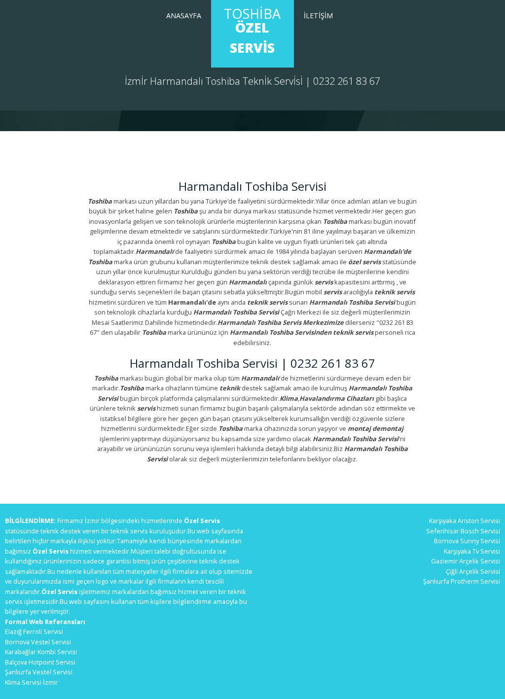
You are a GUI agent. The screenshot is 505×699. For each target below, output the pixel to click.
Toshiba (252, 30)
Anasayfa (183, 15)
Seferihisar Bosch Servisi (463, 530)
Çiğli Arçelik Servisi (473, 571)
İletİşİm (318, 15)
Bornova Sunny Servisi (467, 540)
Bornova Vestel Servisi (38, 641)
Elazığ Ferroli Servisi (34, 631)
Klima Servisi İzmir (31, 682)
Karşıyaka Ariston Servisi (464, 520)
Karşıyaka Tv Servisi (472, 551)
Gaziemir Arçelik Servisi (465, 561)
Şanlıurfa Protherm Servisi (461, 581)
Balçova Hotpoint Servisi (40, 662)
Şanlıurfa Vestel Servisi (38, 671)
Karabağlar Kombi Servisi (41, 651)
